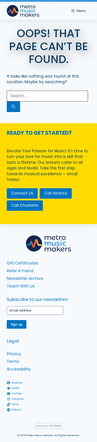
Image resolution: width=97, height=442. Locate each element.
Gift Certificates (22, 263)
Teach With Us (21, 286)
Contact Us (22, 193)
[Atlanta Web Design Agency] (48, 427)
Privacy (14, 354)
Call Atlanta (55, 193)
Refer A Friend (20, 271)
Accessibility (19, 369)
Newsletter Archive (25, 278)
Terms (13, 361)
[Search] (13, 106)
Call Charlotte (24, 205)
